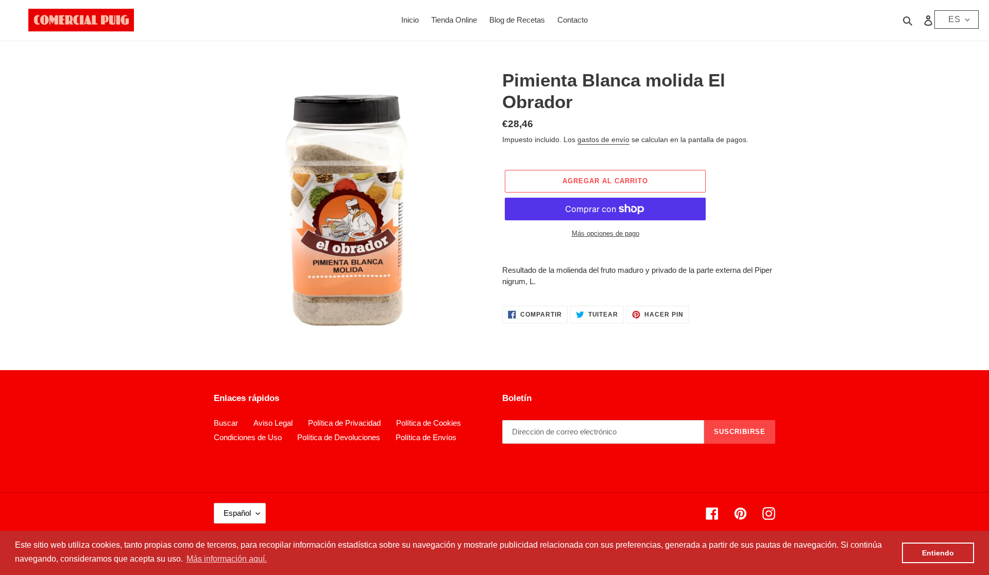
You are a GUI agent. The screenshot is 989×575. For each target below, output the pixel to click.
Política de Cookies (428, 423)
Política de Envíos (426, 437)
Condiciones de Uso (248, 437)
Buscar (226, 423)
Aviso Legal (273, 423)
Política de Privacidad (344, 423)
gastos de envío (603, 139)
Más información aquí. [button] (226, 558)
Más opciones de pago (605, 233)
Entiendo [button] (938, 553)
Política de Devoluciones (338, 437)
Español (237, 513)
